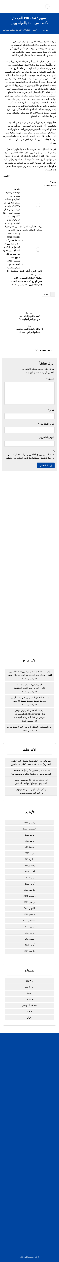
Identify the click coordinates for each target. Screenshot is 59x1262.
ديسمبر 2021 (29, 896)
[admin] (38, 205)
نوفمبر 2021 (29, 902)
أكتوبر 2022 (29, 871)
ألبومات (28, 1133)
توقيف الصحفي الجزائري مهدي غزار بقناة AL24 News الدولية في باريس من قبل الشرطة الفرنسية (30, 538)
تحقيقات (30, 999)
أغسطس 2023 (29, 828)
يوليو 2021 (29, 926)
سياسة (28, 1114)
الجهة (29, 993)
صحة (29, 1011)
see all (16, 237)
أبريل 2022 (30, 884)
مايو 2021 (29, 939)
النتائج (35, 642)
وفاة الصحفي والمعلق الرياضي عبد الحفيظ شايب (30, 727)
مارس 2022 (29, 890)
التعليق (50, 378)
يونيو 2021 (29, 932)
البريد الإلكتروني (46, 424)
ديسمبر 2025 (29, 822)
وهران (46, 294)
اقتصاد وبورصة (28, 1122)
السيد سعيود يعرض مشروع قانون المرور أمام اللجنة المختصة (29, 686)
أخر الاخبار (29, 987)
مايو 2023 (29, 847)
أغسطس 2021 (29, 920)
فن (28, 1158)
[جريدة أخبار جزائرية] (47, 6)
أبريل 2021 (30, 945)
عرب (28, 1155)
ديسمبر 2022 (29, 865)
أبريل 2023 (30, 853)
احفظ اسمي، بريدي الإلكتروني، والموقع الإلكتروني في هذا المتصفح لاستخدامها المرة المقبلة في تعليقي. (30, 456)
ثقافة (28, 1129)
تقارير (28, 1147)
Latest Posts (50, 185)
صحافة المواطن (29, 1005)
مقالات (28, 1166)
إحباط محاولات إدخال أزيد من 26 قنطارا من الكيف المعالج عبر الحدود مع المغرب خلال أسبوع (29, 500)
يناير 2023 (29, 859)
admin (17, 189)
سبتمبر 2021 (29, 914)
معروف (47, 761)
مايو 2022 (29, 877)
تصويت (24, 642)
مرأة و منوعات (28, 1162)
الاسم (51, 410)
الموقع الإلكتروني (46, 437)
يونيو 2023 (29, 841)
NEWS (29, 981)
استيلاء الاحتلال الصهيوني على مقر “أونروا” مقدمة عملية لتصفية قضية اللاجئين (26, 281)
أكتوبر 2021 (29, 908)
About (53, 182)
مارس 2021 (29, 951)
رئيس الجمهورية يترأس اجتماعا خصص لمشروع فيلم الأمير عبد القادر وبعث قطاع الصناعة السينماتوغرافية (29, 564)
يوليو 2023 (29, 835)
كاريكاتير (28, 1125)
